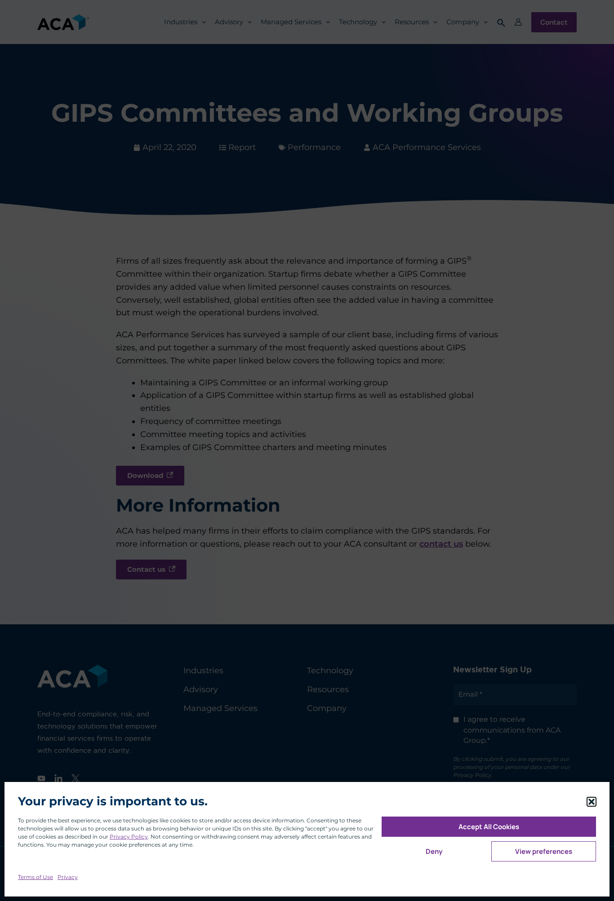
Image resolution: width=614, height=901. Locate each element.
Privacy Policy (129, 836)
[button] (591, 801)
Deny (434, 851)
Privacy (68, 877)
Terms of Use (35, 877)
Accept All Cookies (488, 826)
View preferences (543, 851)
